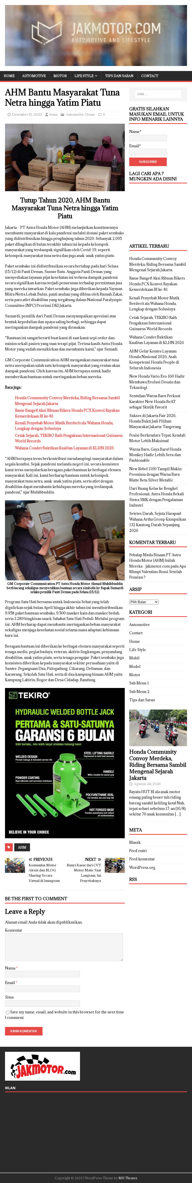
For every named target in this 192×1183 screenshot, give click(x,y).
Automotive (34, 76)
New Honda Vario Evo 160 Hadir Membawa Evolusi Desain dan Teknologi (157, 382)
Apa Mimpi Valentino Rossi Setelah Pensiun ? (157, 572)
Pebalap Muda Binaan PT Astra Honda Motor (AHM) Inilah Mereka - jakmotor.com (155, 560)
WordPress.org (142, 867)
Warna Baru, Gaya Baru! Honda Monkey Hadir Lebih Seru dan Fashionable (155, 455)
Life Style (84, 76)
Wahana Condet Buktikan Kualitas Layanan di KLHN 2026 (64, 448)
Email (10, 982)
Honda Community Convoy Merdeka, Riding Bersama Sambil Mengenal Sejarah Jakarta (157, 264)
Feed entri (138, 850)
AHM (22, 847)
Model (134, 666)
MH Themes (127, 1178)
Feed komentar (142, 859)
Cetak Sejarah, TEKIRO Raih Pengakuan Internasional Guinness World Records (153, 323)
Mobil (134, 658)
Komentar (13, 930)
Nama (10, 968)
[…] (177, 814)
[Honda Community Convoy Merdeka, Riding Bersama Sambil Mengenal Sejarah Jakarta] (158, 743)
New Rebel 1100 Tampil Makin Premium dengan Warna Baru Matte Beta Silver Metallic (155, 474)
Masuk (135, 842)
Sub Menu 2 (139, 691)
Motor (60, 76)
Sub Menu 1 (139, 683)
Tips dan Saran (119, 76)
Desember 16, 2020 (27, 114)
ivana (53, 114)
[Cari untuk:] (158, 94)
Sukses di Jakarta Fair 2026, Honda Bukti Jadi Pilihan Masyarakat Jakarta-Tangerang (155, 421)
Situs (9, 997)
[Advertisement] (158, 213)
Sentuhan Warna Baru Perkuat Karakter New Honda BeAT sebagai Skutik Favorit (154, 401)
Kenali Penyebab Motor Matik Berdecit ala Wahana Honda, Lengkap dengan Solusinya (154, 304)
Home (9, 76)
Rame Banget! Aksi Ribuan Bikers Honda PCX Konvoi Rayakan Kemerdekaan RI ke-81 (157, 284)
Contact (149, 76)
